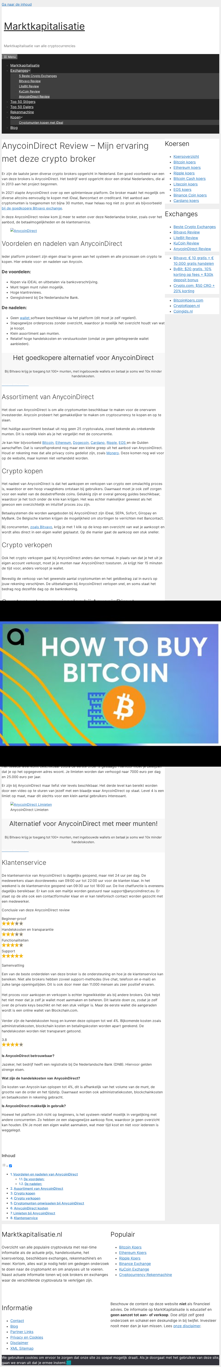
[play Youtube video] (110, 683)
